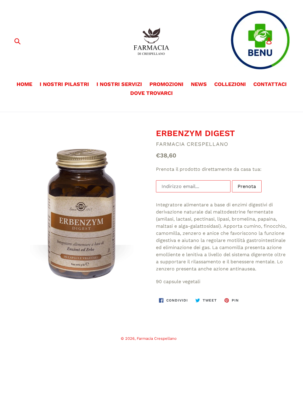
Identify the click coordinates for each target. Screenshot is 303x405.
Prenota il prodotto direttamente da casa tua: (209, 169)
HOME (24, 84)
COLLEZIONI (230, 84)
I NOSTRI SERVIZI (119, 84)
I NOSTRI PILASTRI (64, 84)
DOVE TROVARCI (151, 93)
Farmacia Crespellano (157, 338)
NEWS (199, 84)
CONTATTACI (270, 84)
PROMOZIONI (166, 84)
